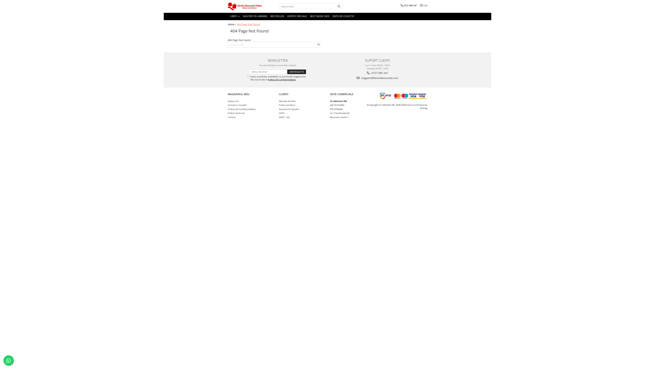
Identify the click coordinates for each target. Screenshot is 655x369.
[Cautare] (339, 6)
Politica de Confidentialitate (282, 79)
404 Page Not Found (248, 24)
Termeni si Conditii (237, 105)
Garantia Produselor (289, 109)
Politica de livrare (236, 113)
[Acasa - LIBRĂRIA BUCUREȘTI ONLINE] (245, 6)
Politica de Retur (287, 105)
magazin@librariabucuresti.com (379, 78)
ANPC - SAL (284, 117)
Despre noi (233, 101)
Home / (232, 24)
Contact (232, 117)
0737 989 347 (379, 73)
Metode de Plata (287, 101)
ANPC (282, 113)
